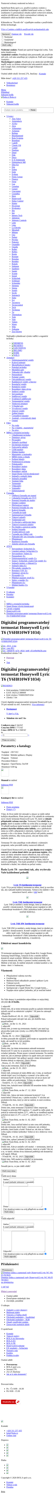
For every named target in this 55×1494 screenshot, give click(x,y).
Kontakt (42, 74)
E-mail (6, 1182)
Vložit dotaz (8, 1212)
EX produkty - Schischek (17, 1348)
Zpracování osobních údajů (17, 1324)
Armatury (10, 358)
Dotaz (5, 1206)
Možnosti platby (13, 1312)
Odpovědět (34, 1016)
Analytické (8, 40)
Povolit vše (29, 34)
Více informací (38, 704)
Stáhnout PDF (7, 785)
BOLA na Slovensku (15, 1338)
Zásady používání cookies (17, 1322)
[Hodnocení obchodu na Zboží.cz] (11, 1404)
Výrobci (9, 116)
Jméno (6, 1179)
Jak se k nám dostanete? (16, 1374)
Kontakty (10, 597)
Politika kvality (12, 1355)
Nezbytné (8, 37)
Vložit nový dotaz (9, 1171)
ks (2, 732)
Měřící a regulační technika (17, 432)
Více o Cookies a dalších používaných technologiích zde (25, 29)
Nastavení (6, 34)
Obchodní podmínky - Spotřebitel (20, 1317)
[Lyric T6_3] (27, 648)
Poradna (9, 594)
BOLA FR (10, 1343)
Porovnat (10, 658)
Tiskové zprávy (12, 1336)
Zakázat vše (17, 34)
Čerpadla (10, 493)
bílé (35, 892)
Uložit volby (6, 45)
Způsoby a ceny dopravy (16, 1310)
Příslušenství (7, 1270)
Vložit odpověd (10, 1257)
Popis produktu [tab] (12, 807)
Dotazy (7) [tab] (10, 809)
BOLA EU (11, 1341)
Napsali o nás (12, 1350)
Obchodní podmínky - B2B (18, 1320)
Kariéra (9, 1353)
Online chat (11, 1435)
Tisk (8, 662)
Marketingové (10, 42)
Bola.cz (12, 97)
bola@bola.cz (12, 1433)
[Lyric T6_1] (27, 646)
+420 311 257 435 (19, 78)
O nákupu (10, 592)
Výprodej (10, 587)
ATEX (9, 546)
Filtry (8, 423)
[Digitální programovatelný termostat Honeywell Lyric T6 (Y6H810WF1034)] (27, 641)
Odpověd (7, 1251)
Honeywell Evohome (15, 1346)
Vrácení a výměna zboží (16, 1315)
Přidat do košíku (8, 740)
